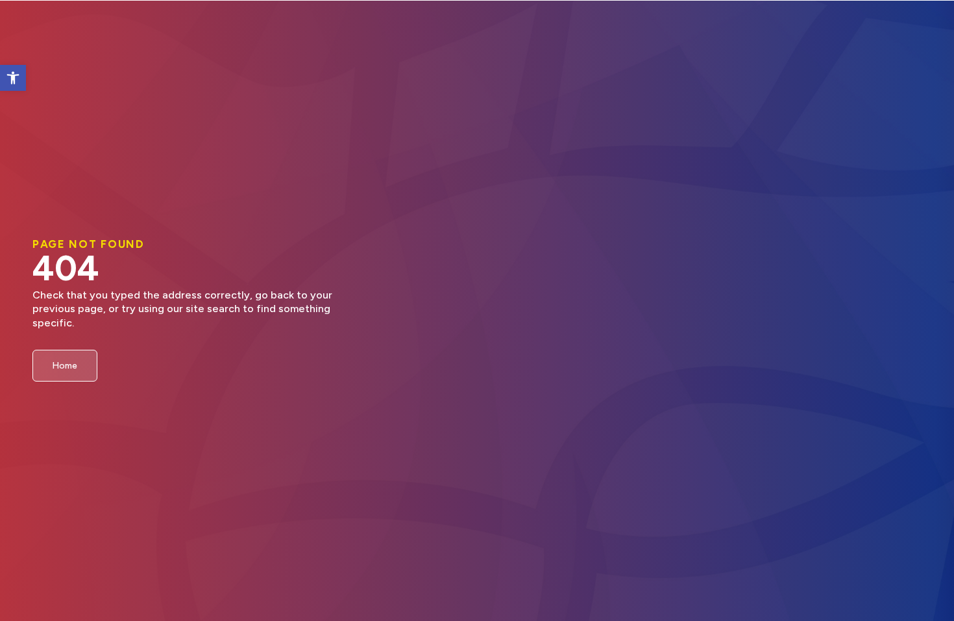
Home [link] (65, 365)
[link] (13, 78)
